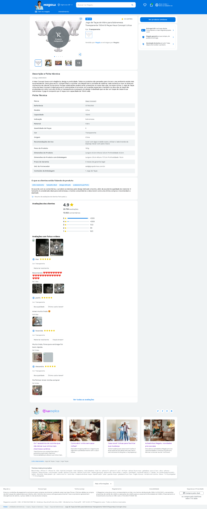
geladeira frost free (125, 474)
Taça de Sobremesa (56, 507)
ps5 (119, 471)
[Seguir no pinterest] (171, 411)
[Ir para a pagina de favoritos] (145, 5)
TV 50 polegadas (170, 474)
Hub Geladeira (89, 471)
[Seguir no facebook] (162, 411)
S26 (57, 471)
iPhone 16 (52, 471)
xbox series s (117, 472)
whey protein (43, 472)
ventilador (132, 472)
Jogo (57, 461)
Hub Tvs (98, 471)
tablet (33, 474)
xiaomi (125, 472)
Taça (46, 507)
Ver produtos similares (158, 19)
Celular (153, 472)
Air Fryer (124, 471)
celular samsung (97, 472)
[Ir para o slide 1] (54, 56)
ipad (104, 474)
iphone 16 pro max (135, 471)
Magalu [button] (98, 42)
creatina (34, 472)
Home (5, 507)
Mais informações (102, 484)
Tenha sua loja (79, 489)
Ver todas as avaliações (83, 400)
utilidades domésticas (17, 507)
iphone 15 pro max (84, 472)
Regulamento (117, 489)
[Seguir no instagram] (167, 411)
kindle (61, 472)
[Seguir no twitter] (158, 411)
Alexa (161, 474)
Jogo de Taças (50, 461)
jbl (54, 474)
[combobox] (106, 5)
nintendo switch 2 (143, 472)
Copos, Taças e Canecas (34, 507)
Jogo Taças (64, 461)
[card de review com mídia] (33, 240)
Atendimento (63, 11)
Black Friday (35, 471)
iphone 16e (107, 472)
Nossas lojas (42, 489)
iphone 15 (105, 471)
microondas (53, 472)
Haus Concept (90, 101)
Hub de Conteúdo (66, 471)
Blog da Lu (6, 489)
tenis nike (71, 474)
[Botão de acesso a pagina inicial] (45, 5)
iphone (166, 471)
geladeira (146, 471)
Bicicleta (40, 474)
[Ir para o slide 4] (60, 56)
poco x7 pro (154, 471)
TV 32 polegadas (38, 476)
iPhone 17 (44, 471)
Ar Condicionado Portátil (165, 472)
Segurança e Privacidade (195, 489)
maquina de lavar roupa (84, 474)
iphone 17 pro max (70, 472)
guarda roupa (112, 474)
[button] (132, 5)
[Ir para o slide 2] (56, 56)
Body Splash (48, 474)
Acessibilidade (154, 489)
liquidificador (97, 474)
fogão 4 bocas (138, 474)
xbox (161, 471)
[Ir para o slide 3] (58, 56)
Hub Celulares (78, 471)
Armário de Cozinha (151, 474)
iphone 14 (113, 471)
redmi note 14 (61, 474)
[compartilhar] (80, 54)
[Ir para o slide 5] (62, 56)
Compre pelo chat (193, 493)
